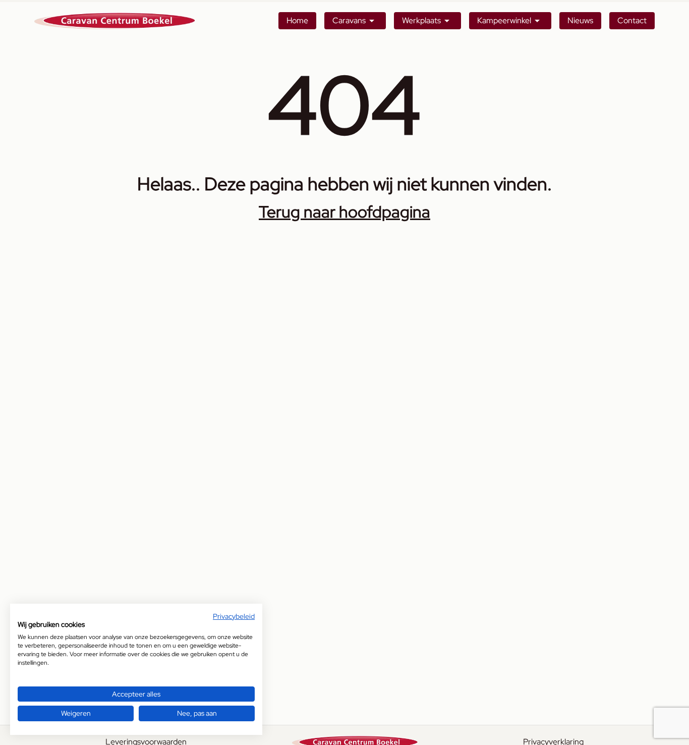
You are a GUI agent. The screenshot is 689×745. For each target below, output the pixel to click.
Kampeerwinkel (504, 20)
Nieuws (580, 20)
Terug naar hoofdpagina (344, 212)
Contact (632, 20)
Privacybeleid (234, 616)
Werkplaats (421, 20)
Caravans (349, 20)
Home (297, 20)
